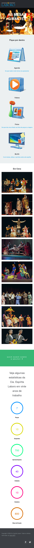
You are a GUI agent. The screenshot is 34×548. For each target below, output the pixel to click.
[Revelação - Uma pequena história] (17, 294)
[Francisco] (17, 249)
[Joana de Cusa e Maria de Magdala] (17, 227)
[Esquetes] (17, 336)
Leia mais (16, 27)
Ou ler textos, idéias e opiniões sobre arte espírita (17, 157)
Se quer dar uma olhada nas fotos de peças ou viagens (17, 127)
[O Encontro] (17, 204)
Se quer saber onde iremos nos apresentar (17, 71)
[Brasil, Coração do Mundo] (17, 316)
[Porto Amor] (17, 271)
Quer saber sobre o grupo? (17, 358)
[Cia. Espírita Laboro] (8, 4)
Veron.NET (12, 535)
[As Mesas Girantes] (17, 182)
